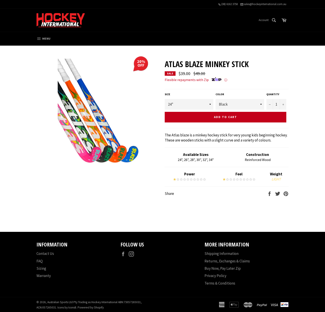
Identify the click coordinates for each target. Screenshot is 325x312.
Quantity (272, 94)
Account (264, 20)
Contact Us (45, 253)
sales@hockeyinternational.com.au (264, 4)
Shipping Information (222, 253)
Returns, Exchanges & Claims (227, 261)
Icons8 (72, 307)
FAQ (39, 261)
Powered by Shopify (91, 307)
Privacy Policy (215, 275)
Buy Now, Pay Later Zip (223, 268)
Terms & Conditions (220, 283)
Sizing (41, 268)
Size (167, 94)
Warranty (43, 275)
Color (220, 94)
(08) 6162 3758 (229, 4)
